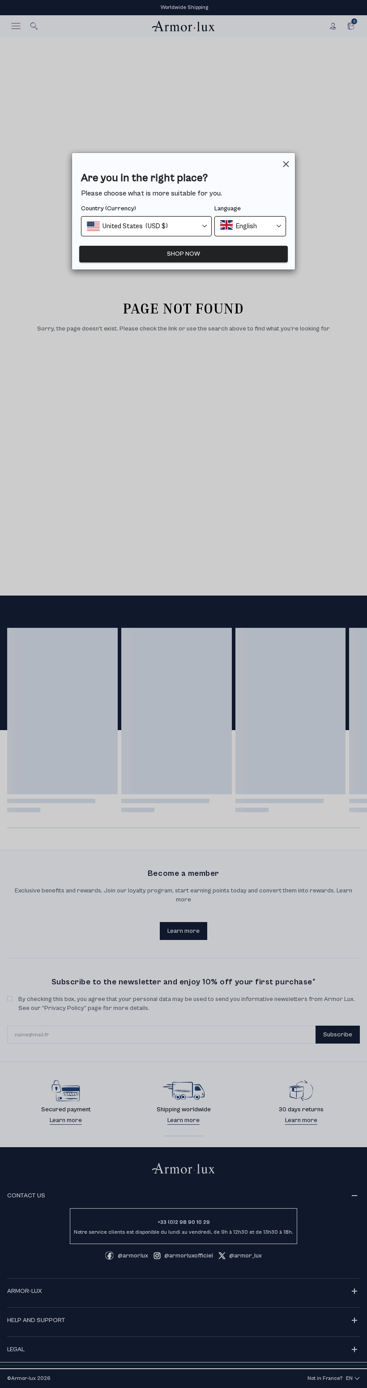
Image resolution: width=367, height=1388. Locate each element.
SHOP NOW (183, 253)
